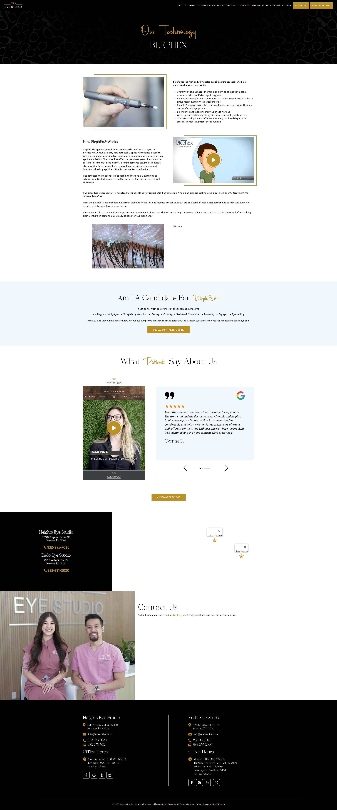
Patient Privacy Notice (205, 804)
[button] (214, 540)
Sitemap (221, 804)
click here (177, 615)
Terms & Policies (186, 804)
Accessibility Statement (167, 804)
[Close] (219, 531)
